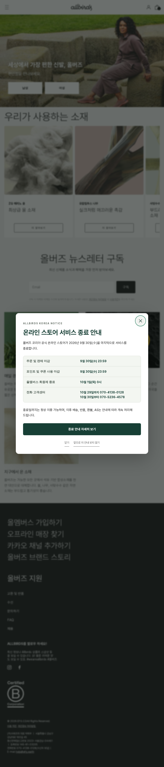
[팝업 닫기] (140, 321)
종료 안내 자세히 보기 (82, 429)
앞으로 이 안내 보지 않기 (86, 442)
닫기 (66, 442)
